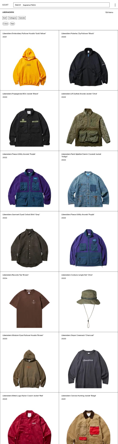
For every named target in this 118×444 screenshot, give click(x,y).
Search (42, 4)
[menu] (115, 5)
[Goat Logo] (5, 5)
